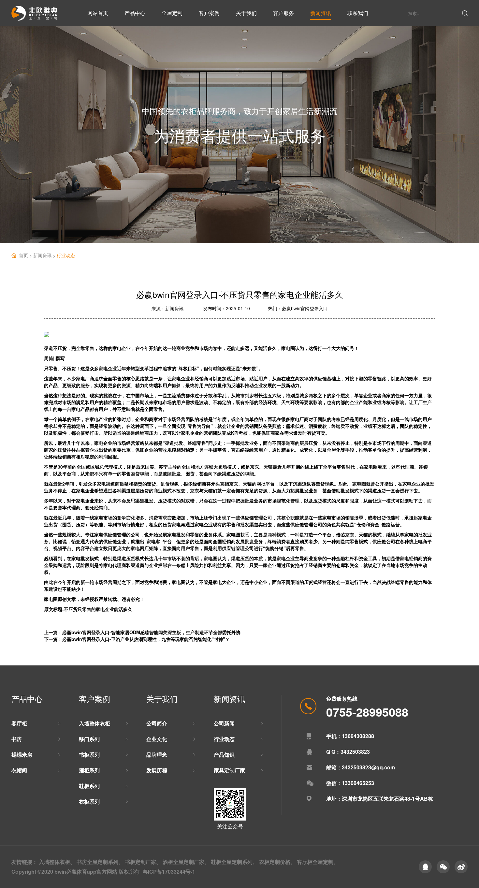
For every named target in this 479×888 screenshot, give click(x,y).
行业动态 (66, 255)
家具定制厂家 (229, 770)
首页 (26, 255)
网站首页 (97, 13)
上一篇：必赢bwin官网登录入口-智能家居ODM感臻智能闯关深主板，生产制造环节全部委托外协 (142, 632)
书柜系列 (89, 754)
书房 (16, 739)
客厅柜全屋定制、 (318, 862)
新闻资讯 (320, 13)
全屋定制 (172, 13)
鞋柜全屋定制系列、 (234, 862)
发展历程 (156, 770)
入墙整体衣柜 (94, 723)
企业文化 (156, 739)
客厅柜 (19, 723)
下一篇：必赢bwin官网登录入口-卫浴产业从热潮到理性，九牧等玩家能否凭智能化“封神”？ (137, 639)
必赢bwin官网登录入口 (305, 308)
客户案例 (209, 13)
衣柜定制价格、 (277, 862)
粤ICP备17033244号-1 (169, 871)
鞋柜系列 (89, 786)
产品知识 (224, 754)
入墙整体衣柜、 (57, 862)
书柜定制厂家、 (143, 862)
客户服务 (283, 13)
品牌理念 (156, 754)
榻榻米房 (21, 754)
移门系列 (89, 739)
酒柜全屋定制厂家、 (186, 862)
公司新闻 (224, 723)
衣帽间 (19, 770)
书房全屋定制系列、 (100, 862)
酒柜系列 (89, 770)
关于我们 (246, 13)
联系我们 (357, 13)
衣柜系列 (89, 801)
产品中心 (134, 13)
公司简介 (156, 723)
